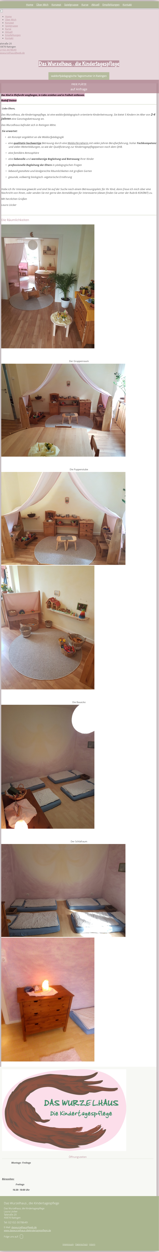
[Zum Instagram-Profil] (21, 1236)
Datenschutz (81, 1244)
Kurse (85, 4)
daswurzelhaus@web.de (24, 1227)
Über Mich (42, 4)
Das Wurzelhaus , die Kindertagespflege (79, 63)
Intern (92, 1244)
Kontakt (127, 4)
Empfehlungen (111, 4)
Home (29, 4)
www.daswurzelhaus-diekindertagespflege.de (27, 1230)
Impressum (68, 1244)
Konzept (56, 4)
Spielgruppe (71, 4)
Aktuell (95, 4)
